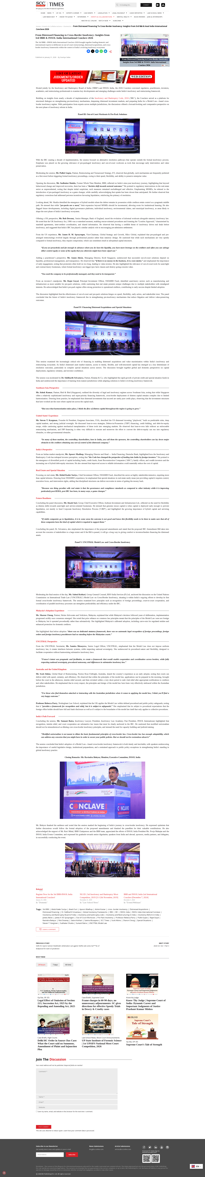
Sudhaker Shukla (67, 923)
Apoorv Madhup (86, 909)
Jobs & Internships (154, 17)
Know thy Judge (66, 17)
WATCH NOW (103, 21)
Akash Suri (73, 909)
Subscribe (117, 21)
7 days (55, 965)
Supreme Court (98, 997)
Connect (146, 5)
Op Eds (40, 997)
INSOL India (125, 912)
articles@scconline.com (123, 1149)
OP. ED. (59, 13)
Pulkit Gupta (143, 917)
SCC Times (105, 920)
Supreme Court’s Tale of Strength (144, 1044)
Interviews (81, 17)
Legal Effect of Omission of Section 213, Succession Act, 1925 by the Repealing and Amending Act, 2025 (56, 1003)
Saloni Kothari (76, 920)
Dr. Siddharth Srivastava (71, 912)
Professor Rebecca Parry (125, 917)
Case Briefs (88, 13)
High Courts (52, 1038)
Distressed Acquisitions (139, 909)
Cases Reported (136, 13)
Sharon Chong (129, 920)
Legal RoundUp (118, 13)
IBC (116, 912)
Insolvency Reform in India (148, 915)
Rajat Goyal (154, 917)
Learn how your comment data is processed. (78, 1131)
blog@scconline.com (96, 1149)
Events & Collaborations (101, 17)
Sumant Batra (81, 923)
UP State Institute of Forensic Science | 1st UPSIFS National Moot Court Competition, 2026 (102, 1043)
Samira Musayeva (91, 920)
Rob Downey (64, 920)
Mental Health (123, 17)
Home (43, 13)
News (49, 13)
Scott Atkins (116, 920)
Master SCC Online (89, 21)
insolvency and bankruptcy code (91, 915)
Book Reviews (139, 17)
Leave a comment (49, 929)
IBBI (111, 912)
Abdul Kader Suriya (59, 909)
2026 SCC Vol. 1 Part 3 (161, 944)
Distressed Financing (51, 912)
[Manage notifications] (4, 1173)
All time (68, 965)
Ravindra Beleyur (49, 920)
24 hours (41, 965)
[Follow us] (144, 1147)
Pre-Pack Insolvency (105, 917)
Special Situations (144, 920)
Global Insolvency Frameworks (95, 912)
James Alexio (48, 917)
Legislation (102, 13)
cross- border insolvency (117, 909)
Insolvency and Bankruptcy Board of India (59, 915)
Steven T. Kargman (50, 923)
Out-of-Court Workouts (85, 917)
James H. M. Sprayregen (64, 917)
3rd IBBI (46, 909)
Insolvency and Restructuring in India (121, 915)
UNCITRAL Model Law (98, 923)
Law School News (154, 13)
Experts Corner (72, 13)
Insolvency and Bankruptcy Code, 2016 (112, 98)
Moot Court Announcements (108, 1038)
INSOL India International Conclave (146, 912)
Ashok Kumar (100, 909)
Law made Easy (49, 17)
